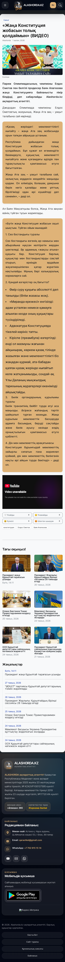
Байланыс (32, 955)
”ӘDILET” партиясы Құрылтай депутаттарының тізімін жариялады (33, 687)
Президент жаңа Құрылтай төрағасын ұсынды (33, 674)
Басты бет (33, 935)
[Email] (16, 858)
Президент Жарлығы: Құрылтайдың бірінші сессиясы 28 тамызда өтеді (30, 702)
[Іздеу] (60, 5)
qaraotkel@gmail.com (30, 840)
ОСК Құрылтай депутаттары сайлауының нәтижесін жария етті (29, 745)
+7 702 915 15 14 (32, 848)
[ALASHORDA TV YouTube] (8, 858)
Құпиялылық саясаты (32, 949)
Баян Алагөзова (40, 528)
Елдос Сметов (24, 528)
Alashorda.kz (54, 96)
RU (53, 5)
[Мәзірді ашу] (5, 5)
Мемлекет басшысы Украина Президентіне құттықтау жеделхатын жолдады (30, 730)
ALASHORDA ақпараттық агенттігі (24, 774)
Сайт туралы (32, 942)
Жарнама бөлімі (38, 807)
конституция (8, 528)
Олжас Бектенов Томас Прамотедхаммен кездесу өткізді (30, 716)
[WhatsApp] (24, 858)
